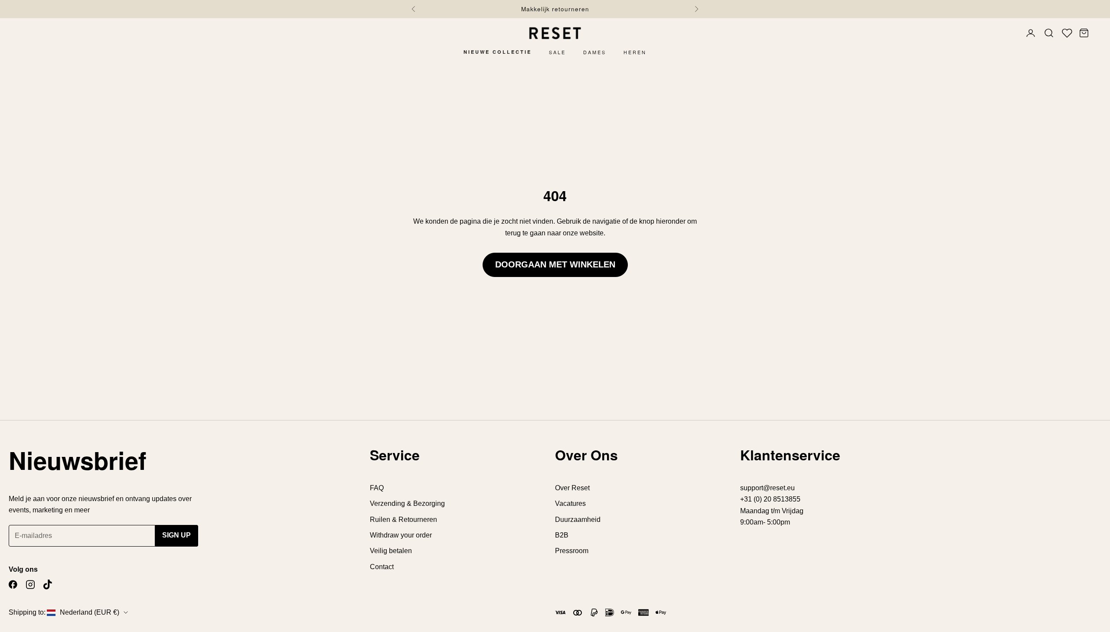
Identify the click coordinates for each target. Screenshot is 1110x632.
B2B (561, 535)
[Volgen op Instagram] (30, 585)
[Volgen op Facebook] (13, 585)
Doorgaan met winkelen (555, 264)
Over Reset (572, 488)
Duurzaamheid (578, 519)
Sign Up (176, 535)
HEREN (635, 52)
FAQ (377, 488)
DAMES (594, 52)
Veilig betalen (391, 550)
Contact (382, 566)
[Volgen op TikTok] (47, 585)
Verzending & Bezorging (407, 503)
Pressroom (571, 550)
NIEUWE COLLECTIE (498, 52)
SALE (557, 52)
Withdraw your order (401, 535)
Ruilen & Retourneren (403, 519)
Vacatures (570, 503)
